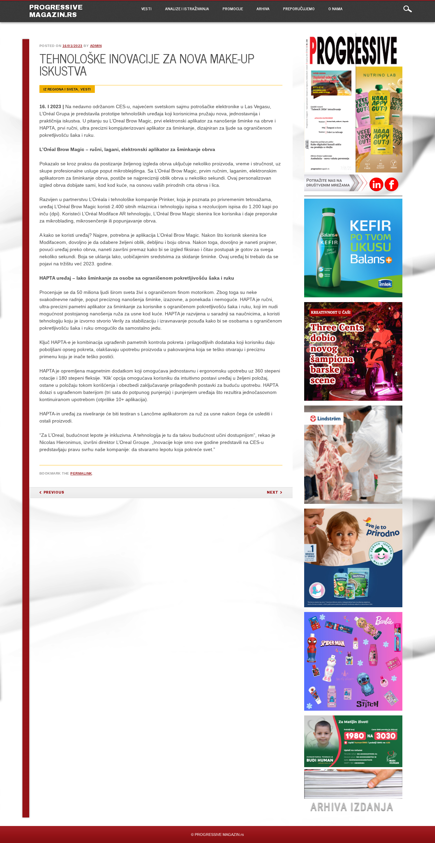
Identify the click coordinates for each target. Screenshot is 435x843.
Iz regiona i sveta (61, 89)
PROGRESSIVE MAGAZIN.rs (56, 10)
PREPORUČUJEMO (299, 8)
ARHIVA (263, 8)
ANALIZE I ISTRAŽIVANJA (187, 8)
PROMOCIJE (233, 8)
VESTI (146, 8)
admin (96, 46)
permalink (81, 473)
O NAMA (335, 8)
